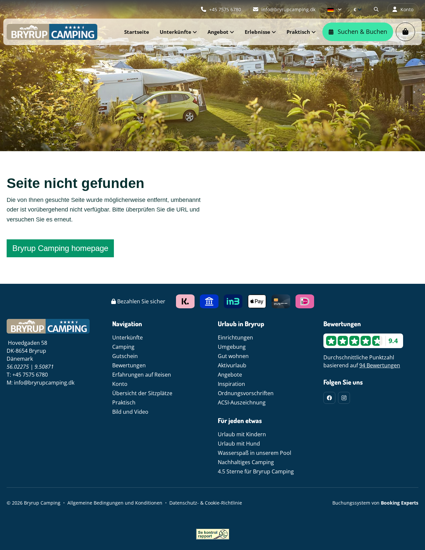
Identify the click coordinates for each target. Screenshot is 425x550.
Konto (120, 384)
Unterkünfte (127, 337)
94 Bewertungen (379, 365)
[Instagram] (344, 398)
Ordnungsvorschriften (246, 393)
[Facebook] (329, 398)
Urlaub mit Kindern (242, 434)
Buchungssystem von (375, 503)
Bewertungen (129, 365)
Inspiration (231, 384)
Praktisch (123, 402)
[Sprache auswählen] (334, 9)
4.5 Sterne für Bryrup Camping (256, 471)
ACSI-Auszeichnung (242, 402)
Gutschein (125, 356)
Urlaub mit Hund (239, 443)
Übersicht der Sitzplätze (142, 393)
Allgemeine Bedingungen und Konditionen (114, 503)
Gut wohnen (233, 356)
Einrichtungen (235, 337)
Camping (123, 346)
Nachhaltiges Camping (246, 462)
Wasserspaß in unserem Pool (254, 453)
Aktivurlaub (232, 365)
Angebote (230, 374)
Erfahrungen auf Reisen (141, 374)
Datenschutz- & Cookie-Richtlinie (205, 503)
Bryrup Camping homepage (60, 248)
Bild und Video (130, 411)
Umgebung (232, 346)
